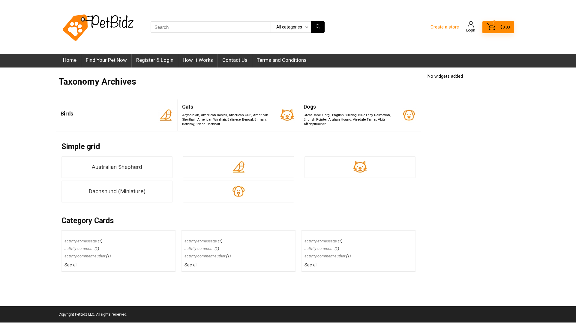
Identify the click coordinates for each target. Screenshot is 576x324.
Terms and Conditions (282, 60)
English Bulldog (344, 115)
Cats (187, 107)
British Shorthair (208, 124)
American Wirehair (211, 120)
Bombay (188, 124)
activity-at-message (80, 241)
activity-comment (79, 248)
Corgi (326, 115)
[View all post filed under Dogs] (408, 115)
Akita (382, 120)
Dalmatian (382, 115)
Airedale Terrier (364, 120)
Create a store (444, 27)
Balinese (234, 120)
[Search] (318, 27)
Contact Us (235, 60)
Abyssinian (190, 115)
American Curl (240, 115)
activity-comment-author (84, 256)
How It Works (198, 60)
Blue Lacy (365, 115)
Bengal (247, 120)
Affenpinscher (315, 124)
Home (69, 60)
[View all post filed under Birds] (165, 115)
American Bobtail (214, 115)
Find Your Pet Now (106, 60)
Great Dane (312, 115)
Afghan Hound (339, 120)
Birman (260, 120)
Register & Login (154, 60)
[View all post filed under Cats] (287, 115)
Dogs (310, 107)
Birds (67, 114)
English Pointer (315, 120)
